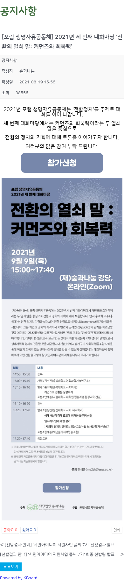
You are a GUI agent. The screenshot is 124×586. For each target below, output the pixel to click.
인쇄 (117, 530)
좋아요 (10, 530)
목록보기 (10, 567)
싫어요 (29, 530)
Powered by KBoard (19, 578)
